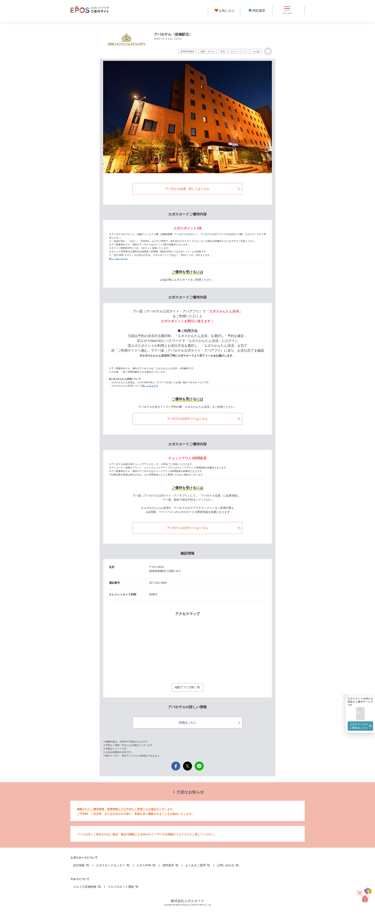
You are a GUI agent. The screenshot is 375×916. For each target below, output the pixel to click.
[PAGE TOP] (365, 898)
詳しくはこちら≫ (118, 258)
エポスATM (144, 865)
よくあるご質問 (195, 865)
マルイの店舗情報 (85, 886)
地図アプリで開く (185, 687)
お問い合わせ (226, 865)
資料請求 (168, 865)
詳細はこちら (187, 722)
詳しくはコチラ (150, 385)
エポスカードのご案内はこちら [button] (359, 726)
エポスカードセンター (111, 865)
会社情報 (79, 865)
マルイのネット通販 (121, 886)
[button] (360, 714)
